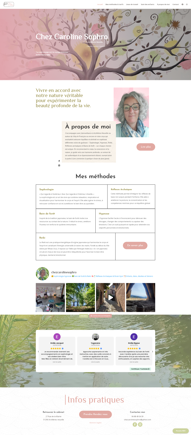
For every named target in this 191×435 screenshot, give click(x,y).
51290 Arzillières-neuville (53, 419)
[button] (152, 351)
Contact (176, 4)
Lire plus (146, 147)
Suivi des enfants (147, 4)
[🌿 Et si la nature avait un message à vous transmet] (80, 297)
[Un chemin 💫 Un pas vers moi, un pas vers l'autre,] (110, 297)
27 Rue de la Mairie (53, 416)
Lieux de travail (132, 4)
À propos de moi (163, 4)
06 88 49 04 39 (137, 416)
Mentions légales (95, 423)
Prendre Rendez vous (95, 414)
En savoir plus (135, 245)
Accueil (100, 4)
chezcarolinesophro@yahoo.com (137, 419)
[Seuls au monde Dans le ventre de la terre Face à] (140, 297)
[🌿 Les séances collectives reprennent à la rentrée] (50, 297)
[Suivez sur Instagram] (59, 165)
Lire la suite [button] (57, 362)
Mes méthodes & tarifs (114, 4)
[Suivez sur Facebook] (59, 161)
